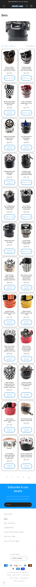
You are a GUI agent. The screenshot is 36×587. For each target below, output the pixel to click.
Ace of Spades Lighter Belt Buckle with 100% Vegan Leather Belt (9, 456)
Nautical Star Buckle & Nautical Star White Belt (9, 138)
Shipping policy (24, 578)
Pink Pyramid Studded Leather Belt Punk (9, 420)
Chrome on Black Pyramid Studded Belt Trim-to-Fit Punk (26, 69)
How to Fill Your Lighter (12, 541)
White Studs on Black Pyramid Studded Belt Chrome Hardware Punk (26, 277)
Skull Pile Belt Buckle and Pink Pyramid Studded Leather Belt (26, 349)
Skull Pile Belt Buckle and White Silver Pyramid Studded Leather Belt (9, 277)
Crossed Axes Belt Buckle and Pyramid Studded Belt (26, 384)
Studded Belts (9, 527)
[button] (4, 6)
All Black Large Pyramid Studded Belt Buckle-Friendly (26, 173)
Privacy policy (25, 575)
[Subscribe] (30, 504)
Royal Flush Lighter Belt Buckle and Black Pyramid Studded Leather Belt (9, 349)
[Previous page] (7, 477)
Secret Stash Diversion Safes (14, 532)
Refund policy (16, 575)
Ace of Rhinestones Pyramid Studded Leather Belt (9, 207)
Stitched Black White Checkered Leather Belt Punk (9, 103)
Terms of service (13, 578)
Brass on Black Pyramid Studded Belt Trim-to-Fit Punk (9, 69)
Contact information (18, 581)
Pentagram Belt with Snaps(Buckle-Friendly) (9, 173)
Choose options (9, 113)
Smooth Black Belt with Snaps (9, 241)
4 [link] (28, 477)
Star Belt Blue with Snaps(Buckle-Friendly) (26, 138)
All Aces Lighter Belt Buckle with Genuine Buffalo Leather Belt (26, 455)
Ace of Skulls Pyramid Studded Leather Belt (26, 207)
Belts (6, 519)
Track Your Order (10, 536)
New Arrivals (8, 514)
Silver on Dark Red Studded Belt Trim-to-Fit (26, 103)
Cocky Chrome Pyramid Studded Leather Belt (26, 242)
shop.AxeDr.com (17, 572)
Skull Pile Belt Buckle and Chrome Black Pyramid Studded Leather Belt (9, 385)
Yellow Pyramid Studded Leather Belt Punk (26, 313)
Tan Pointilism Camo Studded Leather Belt (26, 419)
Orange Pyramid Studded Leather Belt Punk (9, 313)
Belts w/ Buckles (9, 523)
